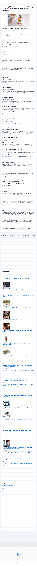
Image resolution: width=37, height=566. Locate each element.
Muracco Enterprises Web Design (7, 485)
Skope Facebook (5, 486)
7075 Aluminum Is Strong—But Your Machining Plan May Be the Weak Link (18, 370)
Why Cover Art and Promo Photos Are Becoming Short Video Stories (17, 463)
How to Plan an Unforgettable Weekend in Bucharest (14, 319)
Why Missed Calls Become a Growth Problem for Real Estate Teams (17, 419)
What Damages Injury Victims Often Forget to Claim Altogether (16, 278)
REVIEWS (18, 553)
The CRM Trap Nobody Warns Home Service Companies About (16, 407)
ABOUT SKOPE (18, 556)
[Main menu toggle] (35, 2)
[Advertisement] (18, 510)
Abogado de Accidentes (32, 543)
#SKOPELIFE (18, 554)
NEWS (18, 552)
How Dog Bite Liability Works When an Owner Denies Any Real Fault (17, 274)
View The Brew (4, 491)
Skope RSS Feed (5, 488)
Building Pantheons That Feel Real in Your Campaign (14, 361)
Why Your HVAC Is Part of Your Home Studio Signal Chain (15, 380)
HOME (18, 549)
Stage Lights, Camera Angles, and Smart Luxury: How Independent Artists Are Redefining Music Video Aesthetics (18, 448)
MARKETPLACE (18, 555)
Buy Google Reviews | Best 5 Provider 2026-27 (13, 435)
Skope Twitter (4, 490)
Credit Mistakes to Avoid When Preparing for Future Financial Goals (17, 307)
